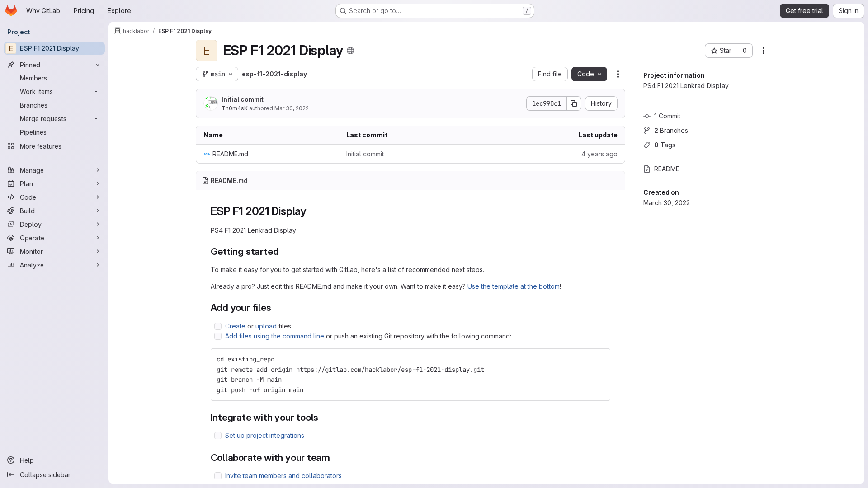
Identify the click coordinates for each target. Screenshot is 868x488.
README (666, 169)
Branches (671, 130)
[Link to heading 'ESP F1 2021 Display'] (312, 211)
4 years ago (599, 154)
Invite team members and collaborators (283, 475)
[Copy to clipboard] (599, 359)
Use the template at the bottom (513, 286)
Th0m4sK (235, 108)
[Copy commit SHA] (574, 103)
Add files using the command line (274, 336)
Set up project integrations (264, 435)
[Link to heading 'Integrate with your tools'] (323, 417)
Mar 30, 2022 (291, 108)
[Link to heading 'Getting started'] (283, 251)
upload (266, 326)
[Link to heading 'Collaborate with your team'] (335, 457)
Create (235, 326)
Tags (664, 145)
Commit (667, 116)
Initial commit (243, 99)
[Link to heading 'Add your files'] (276, 307)
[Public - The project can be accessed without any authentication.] (350, 50)
